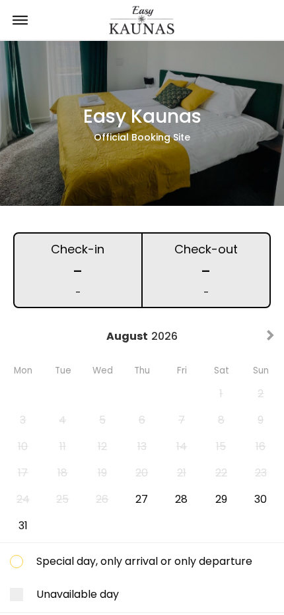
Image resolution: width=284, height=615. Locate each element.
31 (23, 525)
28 (181, 499)
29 (221, 499)
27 (141, 499)
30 (260, 499)
